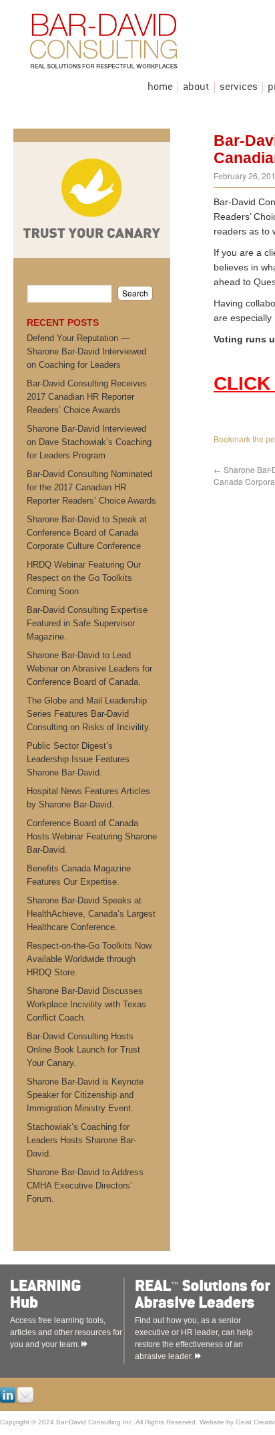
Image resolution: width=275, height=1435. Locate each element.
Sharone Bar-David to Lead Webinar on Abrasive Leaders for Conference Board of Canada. (89, 668)
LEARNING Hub (81, 1294)
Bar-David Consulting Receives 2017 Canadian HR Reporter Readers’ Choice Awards (87, 396)
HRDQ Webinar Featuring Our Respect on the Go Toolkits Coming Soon (84, 578)
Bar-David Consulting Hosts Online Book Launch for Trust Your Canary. (83, 1049)
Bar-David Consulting (137, 44)
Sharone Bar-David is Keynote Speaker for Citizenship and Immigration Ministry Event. (85, 1095)
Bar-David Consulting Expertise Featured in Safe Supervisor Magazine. (87, 623)
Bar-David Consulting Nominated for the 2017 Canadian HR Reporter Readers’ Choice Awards (91, 487)
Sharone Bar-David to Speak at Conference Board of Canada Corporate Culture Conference (87, 532)
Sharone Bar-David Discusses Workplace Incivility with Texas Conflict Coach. (86, 1004)
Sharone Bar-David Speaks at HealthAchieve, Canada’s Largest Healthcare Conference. (91, 913)
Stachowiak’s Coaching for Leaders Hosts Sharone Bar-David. (81, 1140)
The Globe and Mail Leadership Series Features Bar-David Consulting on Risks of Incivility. (89, 714)
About (196, 87)
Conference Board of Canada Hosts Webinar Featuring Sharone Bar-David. (92, 836)
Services (239, 87)
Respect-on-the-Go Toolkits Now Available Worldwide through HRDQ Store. (89, 959)
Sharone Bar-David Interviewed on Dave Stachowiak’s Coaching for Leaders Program (89, 442)
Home (160, 87)
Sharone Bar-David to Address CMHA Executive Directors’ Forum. (85, 1185)
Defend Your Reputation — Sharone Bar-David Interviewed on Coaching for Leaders (86, 351)
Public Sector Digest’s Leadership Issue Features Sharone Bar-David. (78, 759)
